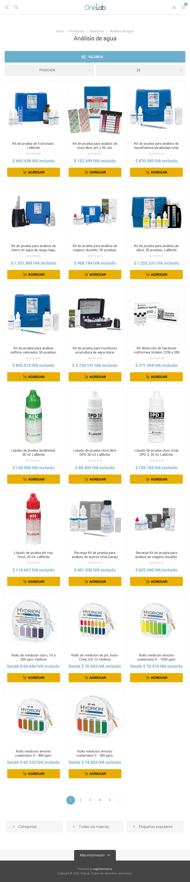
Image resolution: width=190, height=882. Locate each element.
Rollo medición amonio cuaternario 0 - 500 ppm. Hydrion (95, 755)
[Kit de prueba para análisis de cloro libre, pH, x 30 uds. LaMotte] (95, 109)
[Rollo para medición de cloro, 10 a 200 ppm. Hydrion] (33, 621)
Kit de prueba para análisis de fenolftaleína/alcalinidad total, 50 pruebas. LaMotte (156, 148)
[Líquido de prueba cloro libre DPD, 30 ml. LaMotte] (95, 416)
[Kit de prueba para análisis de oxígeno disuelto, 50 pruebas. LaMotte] (95, 211)
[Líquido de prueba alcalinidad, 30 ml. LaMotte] (33, 416)
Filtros (96, 57)
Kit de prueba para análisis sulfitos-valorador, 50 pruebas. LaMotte (33, 352)
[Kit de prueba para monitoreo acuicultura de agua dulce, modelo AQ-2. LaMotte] (95, 314)
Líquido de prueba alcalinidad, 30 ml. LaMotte (33, 452)
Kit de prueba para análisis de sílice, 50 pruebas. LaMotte (156, 248)
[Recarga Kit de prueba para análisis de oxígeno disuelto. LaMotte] (156, 518)
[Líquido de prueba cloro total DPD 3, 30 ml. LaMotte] (156, 416)
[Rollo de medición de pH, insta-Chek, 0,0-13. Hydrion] (95, 621)
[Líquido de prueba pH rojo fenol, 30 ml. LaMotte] (33, 518)
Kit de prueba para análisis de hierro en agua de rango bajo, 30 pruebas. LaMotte (33, 250)
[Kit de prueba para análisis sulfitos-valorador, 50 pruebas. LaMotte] (33, 314)
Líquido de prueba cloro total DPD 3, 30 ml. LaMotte (156, 452)
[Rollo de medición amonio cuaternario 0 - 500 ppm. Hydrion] (95, 717)
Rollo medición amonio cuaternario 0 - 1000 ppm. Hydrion (156, 659)
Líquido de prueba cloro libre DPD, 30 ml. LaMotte (94, 452)
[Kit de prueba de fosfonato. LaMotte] (33, 109)
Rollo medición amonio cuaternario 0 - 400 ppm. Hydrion (33, 755)
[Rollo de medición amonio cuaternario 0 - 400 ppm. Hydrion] (33, 717)
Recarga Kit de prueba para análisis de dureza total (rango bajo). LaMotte (95, 557)
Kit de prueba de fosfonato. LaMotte (33, 146)
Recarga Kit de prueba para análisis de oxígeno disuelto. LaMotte (156, 557)
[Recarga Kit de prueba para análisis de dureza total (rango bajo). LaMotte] (95, 518)
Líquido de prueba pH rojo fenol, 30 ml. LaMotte (33, 555)
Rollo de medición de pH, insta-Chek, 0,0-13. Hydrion (95, 657)
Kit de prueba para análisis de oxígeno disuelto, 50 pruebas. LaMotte (95, 250)
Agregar (36, 172)
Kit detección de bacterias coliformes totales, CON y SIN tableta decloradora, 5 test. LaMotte (156, 354)
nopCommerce (102, 869)
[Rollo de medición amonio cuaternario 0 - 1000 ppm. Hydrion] (156, 621)
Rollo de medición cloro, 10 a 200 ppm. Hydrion (34, 657)
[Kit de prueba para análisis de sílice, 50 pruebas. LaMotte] (156, 211)
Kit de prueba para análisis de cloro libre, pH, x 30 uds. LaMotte (95, 148)
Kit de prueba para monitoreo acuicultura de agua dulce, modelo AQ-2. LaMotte (95, 352)
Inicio (60, 31)
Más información (92, 855)
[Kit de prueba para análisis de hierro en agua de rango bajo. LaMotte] (33, 211)
